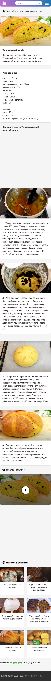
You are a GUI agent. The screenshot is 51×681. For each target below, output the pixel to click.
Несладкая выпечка (33, 11)
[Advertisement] (25, 161)
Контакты (6, 676)
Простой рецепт (13, 11)
